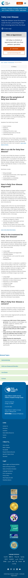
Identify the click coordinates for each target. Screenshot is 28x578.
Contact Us (5, 426)
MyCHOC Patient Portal (8, 454)
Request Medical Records (9, 452)
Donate (19, 3)
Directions (5, 428)
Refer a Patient (6, 447)
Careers (4, 435)
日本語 (4, 561)
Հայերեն (11, 559)
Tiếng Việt (16, 556)
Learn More (23, 10)
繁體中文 (11, 556)
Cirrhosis (3, 378)
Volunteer (5, 456)
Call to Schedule (15, 48)
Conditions (5, 62)
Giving (4, 437)
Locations (5, 430)
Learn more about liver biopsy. (8, 230)
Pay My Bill (5, 449)
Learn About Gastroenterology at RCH (14, 53)
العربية (9, 561)
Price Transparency (7, 473)
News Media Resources (8, 433)
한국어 (6, 559)
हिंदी (24, 561)
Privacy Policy (6, 475)
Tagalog (22, 556)
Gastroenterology (11, 62)
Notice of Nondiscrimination (9, 469)
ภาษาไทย (14, 563)
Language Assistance (8, 471)
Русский (21, 559)
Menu (25, 3)
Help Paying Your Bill (8, 477)
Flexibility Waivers (7, 480)
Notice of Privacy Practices (9, 466)
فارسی (16, 559)
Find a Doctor (6, 445)
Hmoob (20, 561)
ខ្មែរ (16, 561)
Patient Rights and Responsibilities (11, 464)
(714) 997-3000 (8, 406)
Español (6, 556)
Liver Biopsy (4, 372)
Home (2, 62)
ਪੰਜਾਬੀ (13, 561)
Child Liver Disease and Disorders (9, 366)
